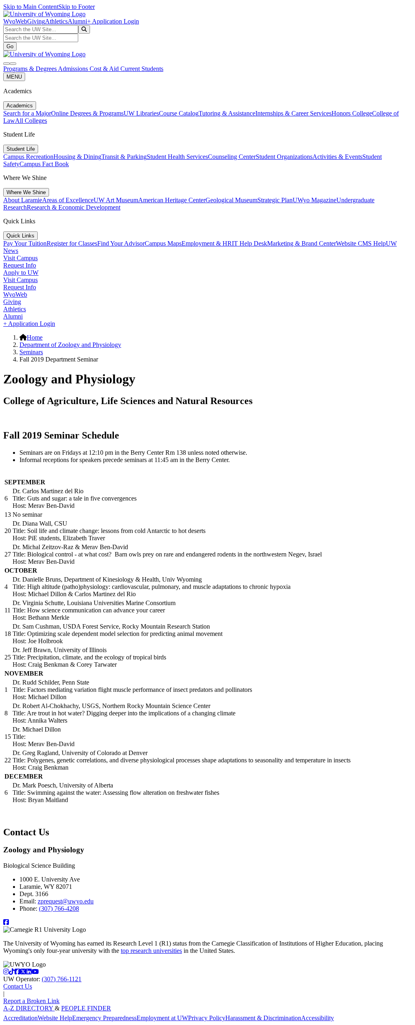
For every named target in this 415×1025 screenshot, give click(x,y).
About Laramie (22, 200)
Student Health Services (177, 156)
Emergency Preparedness (104, 1017)
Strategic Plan (275, 200)
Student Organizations (284, 156)
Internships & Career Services (293, 113)
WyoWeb (15, 21)
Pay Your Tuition (25, 243)
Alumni (77, 21)
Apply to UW (21, 272)
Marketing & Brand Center (301, 243)
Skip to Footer (76, 6)
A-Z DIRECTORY (29, 1008)
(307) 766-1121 (61, 979)
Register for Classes (72, 243)
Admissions (74, 68)
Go (9, 46)
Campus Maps (163, 243)
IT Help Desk (249, 243)
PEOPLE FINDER (86, 1008)
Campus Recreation (28, 156)
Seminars (31, 352)
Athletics (56, 21)
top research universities (151, 950)
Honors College (352, 113)
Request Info (19, 265)
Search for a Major (27, 113)
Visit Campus (20, 258)
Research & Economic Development (73, 207)
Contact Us (17, 986)
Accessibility (317, 1017)
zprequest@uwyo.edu (66, 901)
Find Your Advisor (121, 243)
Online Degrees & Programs (87, 113)
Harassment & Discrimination (263, 1017)
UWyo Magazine (314, 200)
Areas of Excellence (68, 200)
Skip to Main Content (30, 6)
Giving (36, 21)
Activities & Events (337, 156)
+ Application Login (113, 21)
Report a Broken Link (31, 1000)
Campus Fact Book (44, 163)
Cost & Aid (105, 68)
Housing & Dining (77, 156)
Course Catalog (179, 113)
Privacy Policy (206, 1017)
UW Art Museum (116, 200)
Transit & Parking (124, 156)
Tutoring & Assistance (227, 113)
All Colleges (31, 120)
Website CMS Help (361, 243)
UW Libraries (141, 113)
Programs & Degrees (30, 68)
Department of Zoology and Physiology (70, 344)
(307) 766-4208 (59, 908)
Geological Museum (231, 200)
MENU (14, 77)
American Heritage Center (171, 200)
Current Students (141, 68)
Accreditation (20, 1017)
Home (35, 337)
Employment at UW (162, 1017)
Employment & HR (207, 243)
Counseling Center (232, 156)
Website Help (55, 1017)
